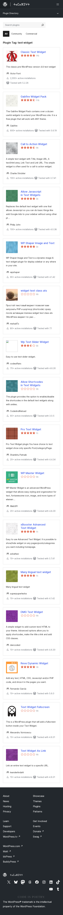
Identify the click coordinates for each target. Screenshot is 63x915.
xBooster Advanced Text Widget (33, 526)
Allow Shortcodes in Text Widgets (32, 383)
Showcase (38, 796)
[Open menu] (58, 4)
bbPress (9, 856)
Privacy (7, 811)
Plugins (36, 806)
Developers (9, 831)
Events (36, 826)
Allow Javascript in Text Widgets (31, 193)
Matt (7, 851)
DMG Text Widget (32, 612)
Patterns (37, 811)
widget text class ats (34, 290)
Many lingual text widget (36, 572)
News (6, 801)
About (6, 796)
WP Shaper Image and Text (38, 243)
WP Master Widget (32, 473)
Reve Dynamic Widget (34, 663)
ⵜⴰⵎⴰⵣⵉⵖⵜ (16, 874)
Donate (38, 831)
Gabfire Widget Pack (33, 96)
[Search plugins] (43, 25)
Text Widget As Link (33, 750)
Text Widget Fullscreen (35, 707)
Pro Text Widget (31, 429)
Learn (6, 821)
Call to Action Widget (34, 144)
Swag (37, 836)
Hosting (7, 806)
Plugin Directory (10, 13)
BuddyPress (11, 861)
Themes (37, 801)
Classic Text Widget (33, 52)
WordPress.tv (11, 836)
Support (7, 826)
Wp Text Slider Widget (35, 341)
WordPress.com (13, 846)
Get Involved (40, 821)
